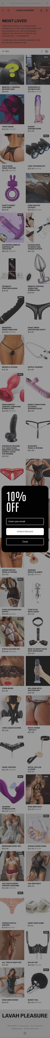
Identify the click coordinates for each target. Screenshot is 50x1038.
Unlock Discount (25, 531)
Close (25, 541)
